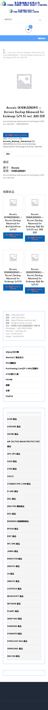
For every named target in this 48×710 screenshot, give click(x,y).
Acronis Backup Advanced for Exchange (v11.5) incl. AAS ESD (22, 145)
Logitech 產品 (14, 588)
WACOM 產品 (13, 656)
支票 (8, 390)
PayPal (9, 396)
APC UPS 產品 (13, 454)
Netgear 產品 (14, 603)
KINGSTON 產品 (14, 558)
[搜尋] (40, 20)
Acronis (12, 52)
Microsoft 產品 (15, 596)
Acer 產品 (12, 419)
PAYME (9, 379)
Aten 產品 (12, 468)
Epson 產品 (12, 528)
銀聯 (8, 385)
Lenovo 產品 (13, 566)
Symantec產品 (14, 633)
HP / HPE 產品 (13, 543)
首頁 (4, 51)
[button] (24, 38)
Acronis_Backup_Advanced (28, 52)
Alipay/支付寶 (12, 352)
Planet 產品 (13, 611)
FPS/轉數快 (11, 363)
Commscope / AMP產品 (19, 483)
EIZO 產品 (11, 513)
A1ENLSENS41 (8, 144)
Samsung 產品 (14, 626)
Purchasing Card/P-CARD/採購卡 (22, 368)
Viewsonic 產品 (15, 648)
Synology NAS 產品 (17, 641)
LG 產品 (10, 573)
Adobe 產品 (12, 434)
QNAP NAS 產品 (14, 618)
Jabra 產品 (12, 551)
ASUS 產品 (12, 461)
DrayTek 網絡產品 (15, 506)
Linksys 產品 (13, 581)
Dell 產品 (11, 498)
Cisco (10, 476)
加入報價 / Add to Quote (16, 135)
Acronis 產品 (14, 426)
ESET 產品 (11, 536)
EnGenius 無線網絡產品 (18, 521)
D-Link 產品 (12, 491)
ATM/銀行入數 (12, 374)
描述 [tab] (8, 154)
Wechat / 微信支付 (14, 357)
